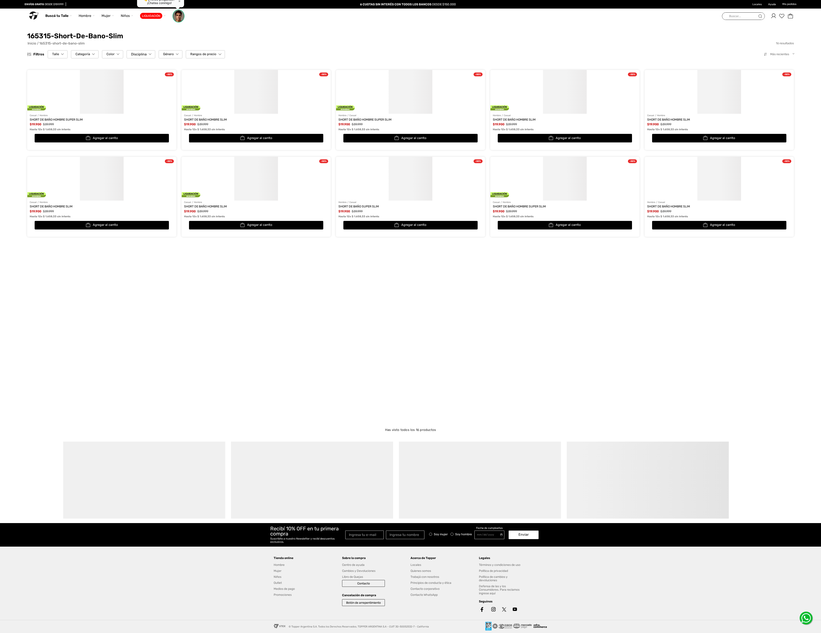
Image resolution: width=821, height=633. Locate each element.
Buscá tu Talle (56, 16)
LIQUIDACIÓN (151, 16)
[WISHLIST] (782, 16)
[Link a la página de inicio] (33, 43)
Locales (757, 4)
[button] (57, 54)
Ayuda (772, 4)
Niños (125, 16)
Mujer (106, 16)
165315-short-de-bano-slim (62, 43)
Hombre (85, 16)
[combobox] (743, 16)
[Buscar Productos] (761, 16)
